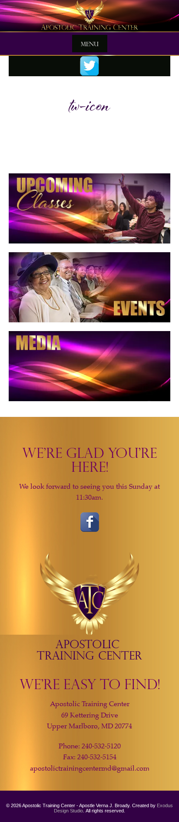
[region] (89, 16)
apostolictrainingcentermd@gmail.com (89, 768)
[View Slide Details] (89, 16)
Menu (90, 43)
